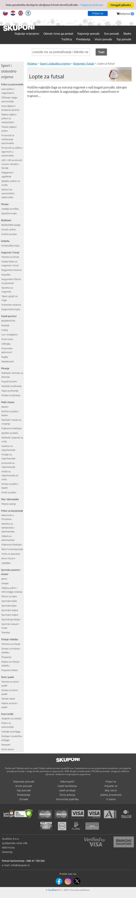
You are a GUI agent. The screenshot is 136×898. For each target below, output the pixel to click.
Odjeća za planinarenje (8, 538)
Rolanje (5, 325)
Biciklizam (6, 220)
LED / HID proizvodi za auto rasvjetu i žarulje (11, 164)
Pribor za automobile (12, 84)
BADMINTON (8, 320)
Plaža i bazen (8, 402)
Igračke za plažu (9, 432)
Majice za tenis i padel (9, 705)
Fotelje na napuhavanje (8, 456)
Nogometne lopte (10, 309)
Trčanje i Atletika (9, 639)
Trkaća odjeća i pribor (9, 128)
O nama (111, 799)
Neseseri (5, 744)
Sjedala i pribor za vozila (10, 182)
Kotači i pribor (8, 229)
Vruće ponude (103, 39)
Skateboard (7, 361)
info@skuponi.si (20, 865)
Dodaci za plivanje (10, 395)
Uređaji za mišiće (10, 208)
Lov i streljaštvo (9, 334)
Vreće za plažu (8, 492)
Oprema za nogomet (7, 289)
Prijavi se (97, 13)
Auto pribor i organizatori (8, 90)
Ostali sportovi (8, 316)
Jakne (4, 578)
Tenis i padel (7, 677)
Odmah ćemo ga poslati (58, 33)
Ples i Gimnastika (10, 499)
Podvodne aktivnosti (6, 350)
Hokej (4, 330)
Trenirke (5, 632)
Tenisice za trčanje (10, 644)
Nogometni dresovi (11, 270)
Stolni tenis (7, 339)
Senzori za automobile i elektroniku (8, 193)
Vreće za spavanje (10, 553)
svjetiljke (5, 563)
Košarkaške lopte (10, 245)
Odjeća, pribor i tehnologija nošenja (11, 589)
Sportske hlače (9, 601)
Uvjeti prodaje (67, 790)
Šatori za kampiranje (12, 549)
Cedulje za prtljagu (11, 731)
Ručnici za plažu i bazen (10, 413)
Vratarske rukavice (11, 304)
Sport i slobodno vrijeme (55, 63)
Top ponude (123, 39)
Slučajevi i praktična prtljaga (11, 738)
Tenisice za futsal (10, 256)
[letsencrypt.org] (19, 818)
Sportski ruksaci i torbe (10, 625)
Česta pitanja (67, 794)
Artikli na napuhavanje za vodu (9, 475)
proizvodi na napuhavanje (8, 464)
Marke (127, 33)
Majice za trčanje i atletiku (10, 663)
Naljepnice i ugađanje (7, 174)
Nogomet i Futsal (10, 252)
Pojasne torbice (9, 670)
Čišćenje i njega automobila (9, 99)
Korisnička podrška (67, 799)
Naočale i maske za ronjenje (11, 421)
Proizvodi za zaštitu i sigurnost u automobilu (12, 151)
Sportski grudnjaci (10, 619)
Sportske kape (8, 605)
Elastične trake (9, 213)
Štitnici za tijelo (9, 596)
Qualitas (52, 889)
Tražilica (66, 39)
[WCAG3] (28, 13)
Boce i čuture (8, 558)
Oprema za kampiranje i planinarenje (8, 527)
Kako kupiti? (67, 781)
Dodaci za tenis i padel (9, 692)
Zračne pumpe (9, 234)
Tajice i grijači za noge (9, 298)
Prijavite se (110, 786)
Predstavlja (83, 39)
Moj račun (111, 790)
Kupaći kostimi (9, 381)
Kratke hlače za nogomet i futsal (10, 263)
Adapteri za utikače (11, 718)
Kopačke (5, 274)
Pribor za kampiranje (12, 510)
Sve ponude (111, 33)
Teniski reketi (8, 698)
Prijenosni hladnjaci (11, 428)
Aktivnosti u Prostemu (7, 517)
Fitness (4, 204)
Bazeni (4, 406)
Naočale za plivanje (11, 386)
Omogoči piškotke (120, 5)
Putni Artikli (7, 714)
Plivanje (5, 368)
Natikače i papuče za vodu (12, 439)
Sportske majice (9, 610)
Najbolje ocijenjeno (27, 33)
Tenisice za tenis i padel (10, 683)
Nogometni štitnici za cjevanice (11, 281)
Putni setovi (7, 749)
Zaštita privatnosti (111, 794)
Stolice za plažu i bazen (9, 485)
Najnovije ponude (88, 33)
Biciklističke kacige (10, 224)
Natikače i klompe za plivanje (12, 374)
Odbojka (5, 343)
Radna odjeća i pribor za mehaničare (9, 118)
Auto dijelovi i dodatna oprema (10, 107)
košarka (5, 241)
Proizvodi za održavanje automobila (7, 139)
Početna (32, 63)
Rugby (4, 356)
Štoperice (6, 657)
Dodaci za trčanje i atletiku (10, 650)
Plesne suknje (8, 503)
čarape (4, 583)
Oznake (23, 799)
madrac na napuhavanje (8, 447)
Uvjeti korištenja (67, 786)
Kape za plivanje (9, 390)
